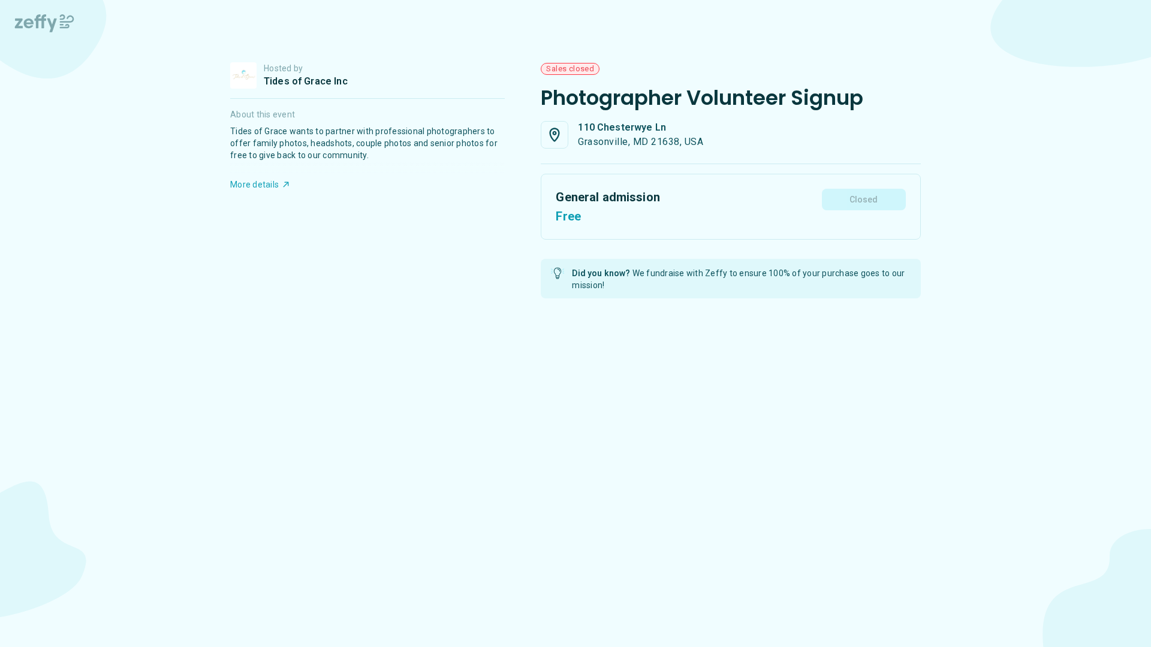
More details (254, 184)
